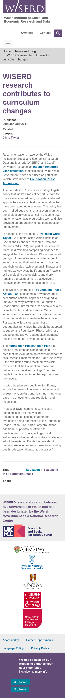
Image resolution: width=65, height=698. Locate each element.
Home (7, 51)
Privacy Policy (40, 648)
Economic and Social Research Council (32, 531)
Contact (45, 32)
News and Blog (25, 51)
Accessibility (11, 639)
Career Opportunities (39, 639)
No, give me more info (33, 671)
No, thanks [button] (20, 689)
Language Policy (13, 648)
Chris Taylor (11, 137)
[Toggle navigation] (8, 43)
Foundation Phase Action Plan (29, 345)
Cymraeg (27, 32)
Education (33, 469)
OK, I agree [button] (20, 681)
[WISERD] (24, 6)
